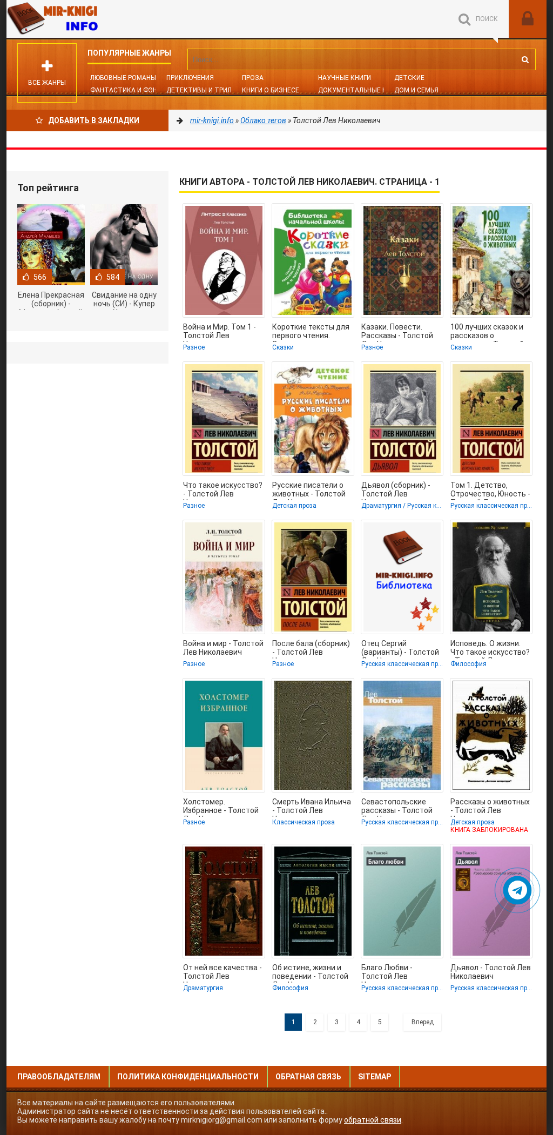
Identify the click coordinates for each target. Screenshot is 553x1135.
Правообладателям (58, 1076)
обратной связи (372, 1120)
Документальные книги (360, 90)
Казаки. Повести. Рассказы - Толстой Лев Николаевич (397, 332)
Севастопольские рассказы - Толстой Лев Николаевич (397, 807)
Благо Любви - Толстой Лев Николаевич (387, 973)
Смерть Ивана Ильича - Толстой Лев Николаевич (311, 807)
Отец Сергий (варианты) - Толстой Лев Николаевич (400, 649)
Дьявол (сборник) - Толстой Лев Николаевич (395, 490)
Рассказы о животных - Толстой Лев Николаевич (490, 807)
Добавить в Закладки (93, 120)
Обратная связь (308, 1076)
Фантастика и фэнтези (132, 90)
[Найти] (525, 59)
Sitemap (374, 1076)
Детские (409, 78)
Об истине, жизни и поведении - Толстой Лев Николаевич (310, 973)
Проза (253, 78)
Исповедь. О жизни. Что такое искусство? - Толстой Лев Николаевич (490, 649)
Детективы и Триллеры (207, 90)
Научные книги (344, 78)
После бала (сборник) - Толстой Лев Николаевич (311, 649)
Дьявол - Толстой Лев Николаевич (490, 971)
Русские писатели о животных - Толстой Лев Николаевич (309, 490)
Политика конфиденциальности (188, 1076)
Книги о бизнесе (270, 90)
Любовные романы (123, 78)
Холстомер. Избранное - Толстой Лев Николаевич (221, 807)
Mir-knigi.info (87, 19)
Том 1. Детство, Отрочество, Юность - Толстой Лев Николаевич (490, 490)
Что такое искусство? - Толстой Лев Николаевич (222, 490)
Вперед (423, 1022)
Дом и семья (416, 90)
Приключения (190, 78)
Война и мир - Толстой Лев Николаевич (223, 647)
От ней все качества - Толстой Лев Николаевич (222, 973)
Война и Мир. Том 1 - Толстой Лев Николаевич (219, 332)
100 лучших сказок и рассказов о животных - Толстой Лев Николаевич (487, 332)
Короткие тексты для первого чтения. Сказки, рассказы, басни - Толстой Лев (310, 332)
